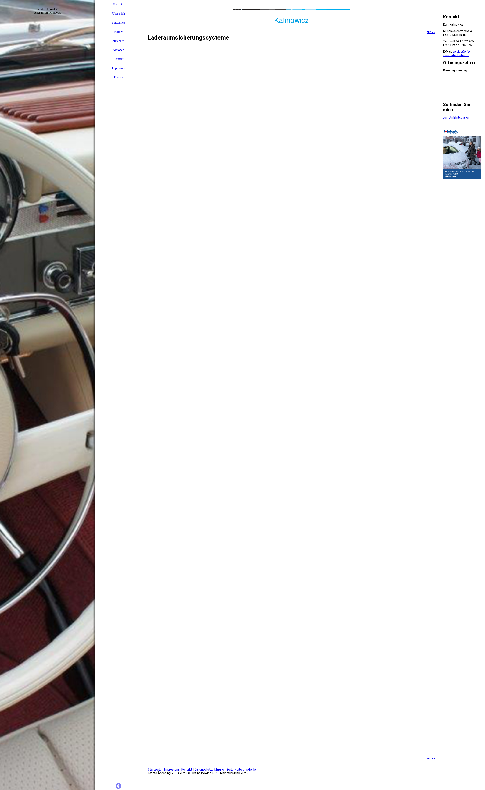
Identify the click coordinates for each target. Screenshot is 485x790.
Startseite (118, 4)
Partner (118, 31)
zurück (431, 32)
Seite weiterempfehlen (241, 769)
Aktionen (118, 49)
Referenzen (117, 40)
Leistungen (118, 22)
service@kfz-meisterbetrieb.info (456, 53)
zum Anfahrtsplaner (456, 117)
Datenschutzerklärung (209, 769)
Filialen (118, 77)
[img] (47, 395)
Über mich (118, 13)
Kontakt (118, 59)
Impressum (118, 68)
